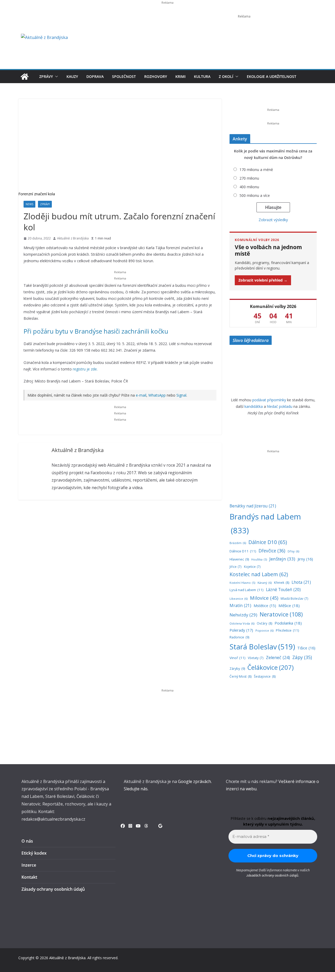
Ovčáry (264, 623)
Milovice (264, 597)
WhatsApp (157, 395)
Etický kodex (34, 853)
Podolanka (288, 623)
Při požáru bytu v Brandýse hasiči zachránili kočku (96, 331)
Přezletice (287, 630)
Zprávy (46, 76)
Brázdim (238, 543)
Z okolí (226, 76)
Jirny (305, 559)
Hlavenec (239, 559)
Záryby (237, 668)
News (29, 204)
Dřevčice (272, 550)
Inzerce (28, 865)
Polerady (241, 630)
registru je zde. (85, 369)
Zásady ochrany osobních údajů (53, 889)
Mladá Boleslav (294, 598)
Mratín (240, 605)
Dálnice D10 (267, 542)
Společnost (124, 76)
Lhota (301, 582)
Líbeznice (239, 599)
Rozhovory (155, 76)
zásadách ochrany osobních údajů (272, 875)
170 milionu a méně (256, 169)
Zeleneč (278, 657)
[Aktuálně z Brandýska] (24, 76)
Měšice (289, 605)
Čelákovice (270, 667)
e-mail (141, 395)
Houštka (259, 559)
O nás (27, 841)
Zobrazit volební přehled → (262, 280)
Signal (181, 395)
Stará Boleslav (262, 646)
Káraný (265, 583)
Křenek (281, 582)
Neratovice (281, 614)
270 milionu (249, 178)
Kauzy (72, 76)
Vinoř (237, 657)
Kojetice (252, 566)
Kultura (202, 76)
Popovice (264, 630)
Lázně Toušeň (283, 589)
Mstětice (265, 605)
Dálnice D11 (243, 551)
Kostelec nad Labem (259, 574)
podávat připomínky (269, 399)
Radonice (239, 637)
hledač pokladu (279, 406)
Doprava (95, 76)
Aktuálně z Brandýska (73, 238)
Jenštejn (282, 559)
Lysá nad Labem (247, 589)
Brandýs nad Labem (265, 523)
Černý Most (241, 676)
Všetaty (256, 658)
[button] (55, 76)
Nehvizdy (243, 615)
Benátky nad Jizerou (253, 506)
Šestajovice (265, 676)
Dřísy (293, 551)
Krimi (180, 76)
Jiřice (236, 566)
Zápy (302, 657)
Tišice (306, 647)
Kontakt (29, 877)
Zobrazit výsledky (273, 219)
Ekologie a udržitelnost (271, 76)
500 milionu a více (254, 195)
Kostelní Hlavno (242, 583)
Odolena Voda (242, 623)
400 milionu (249, 186)
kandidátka (253, 406)
